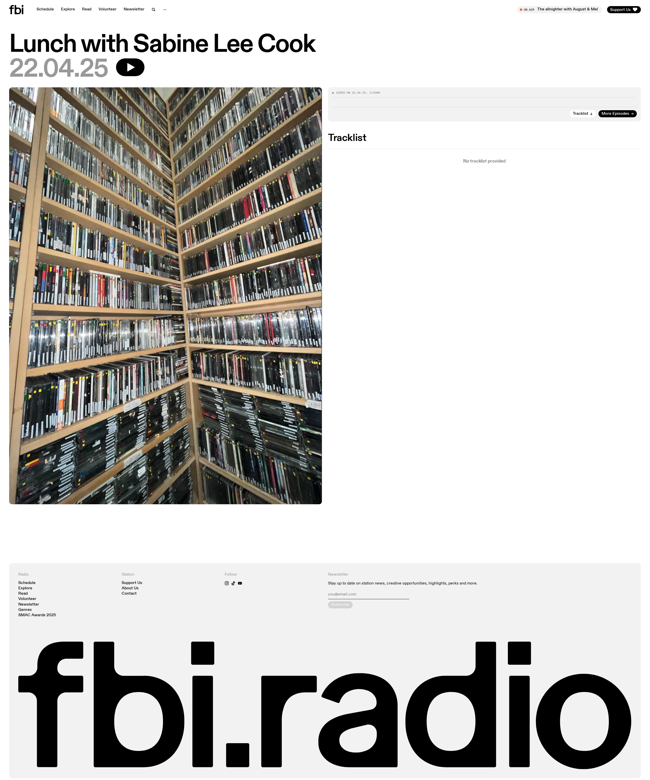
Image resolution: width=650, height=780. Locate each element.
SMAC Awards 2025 (37, 615)
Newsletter (134, 9)
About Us (130, 588)
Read (86, 9)
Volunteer (108, 9)
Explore (68, 9)
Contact (129, 594)
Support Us (132, 583)
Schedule (45, 9)
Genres (25, 610)
